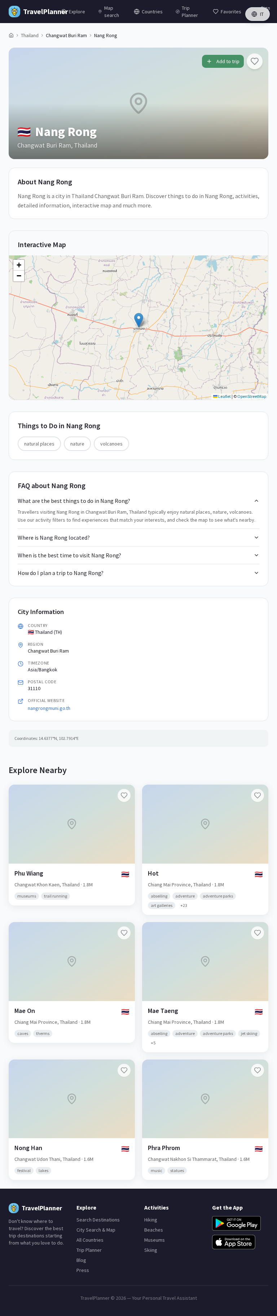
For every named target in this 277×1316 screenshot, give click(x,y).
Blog (81, 1260)
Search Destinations (98, 1219)
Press (82, 1270)
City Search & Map (95, 1230)
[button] (138, 320)
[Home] (11, 35)
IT (262, 14)
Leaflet (224, 396)
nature (77, 443)
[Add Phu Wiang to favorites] (124, 795)
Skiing (150, 1250)
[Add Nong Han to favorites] (124, 1070)
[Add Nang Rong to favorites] (255, 61)
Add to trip (227, 61)
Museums (154, 1240)
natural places (39, 443)
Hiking (150, 1219)
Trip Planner (89, 1250)
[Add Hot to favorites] (257, 795)
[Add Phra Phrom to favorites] (257, 1070)
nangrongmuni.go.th (49, 708)
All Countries (90, 1240)
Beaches (153, 1230)
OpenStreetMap (251, 396)
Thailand (30, 35)
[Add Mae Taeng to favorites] (257, 932)
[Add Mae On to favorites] (124, 932)
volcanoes (111, 443)
